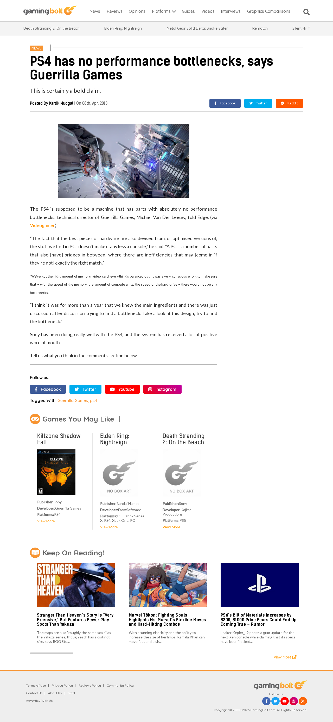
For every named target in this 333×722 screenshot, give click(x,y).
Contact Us (34, 693)
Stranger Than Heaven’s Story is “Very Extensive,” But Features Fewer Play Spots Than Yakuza (75, 620)
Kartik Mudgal (61, 103)
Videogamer (42, 225)
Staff (71, 693)
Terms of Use (36, 685)
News (36, 48)
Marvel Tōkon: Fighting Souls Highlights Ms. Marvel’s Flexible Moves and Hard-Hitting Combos (167, 620)
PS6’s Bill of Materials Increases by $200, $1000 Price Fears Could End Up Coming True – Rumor (259, 620)
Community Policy (120, 685)
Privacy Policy (62, 685)
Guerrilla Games (72, 400)
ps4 (93, 400)
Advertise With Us (39, 700)
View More (46, 521)
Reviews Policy (90, 685)
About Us (55, 693)
